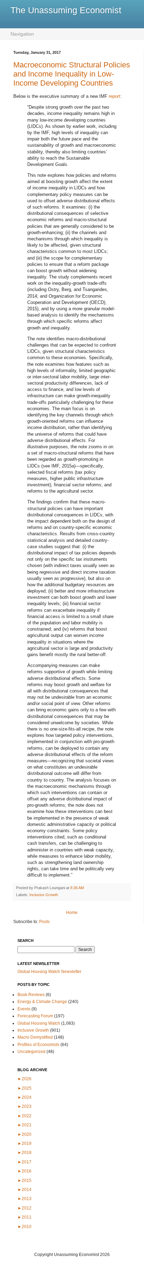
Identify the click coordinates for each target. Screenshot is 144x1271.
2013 (24, 1198)
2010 (24, 1226)
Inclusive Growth (43, 895)
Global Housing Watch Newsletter (49, 971)
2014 (24, 1189)
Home (72, 912)
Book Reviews (31, 994)
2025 (24, 1088)
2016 (24, 1171)
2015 (24, 1180)
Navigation (22, 34)
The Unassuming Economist (65, 10)
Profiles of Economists (38, 1044)
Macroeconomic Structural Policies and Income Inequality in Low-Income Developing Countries (71, 73)
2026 (24, 1078)
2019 (24, 1143)
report (114, 96)
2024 (24, 1097)
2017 (24, 1162)
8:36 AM (77, 888)
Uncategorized (31, 1051)
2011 (24, 1217)
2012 (24, 1208)
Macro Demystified (35, 1037)
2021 (24, 1125)
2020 (24, 1134)
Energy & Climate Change (42, 1001)
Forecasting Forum (35, 1016)
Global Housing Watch (38, 1023)
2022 (24, 1115)
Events (23, 1009)
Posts (44, 921)
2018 (24, 1152)
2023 (24, 1106)
